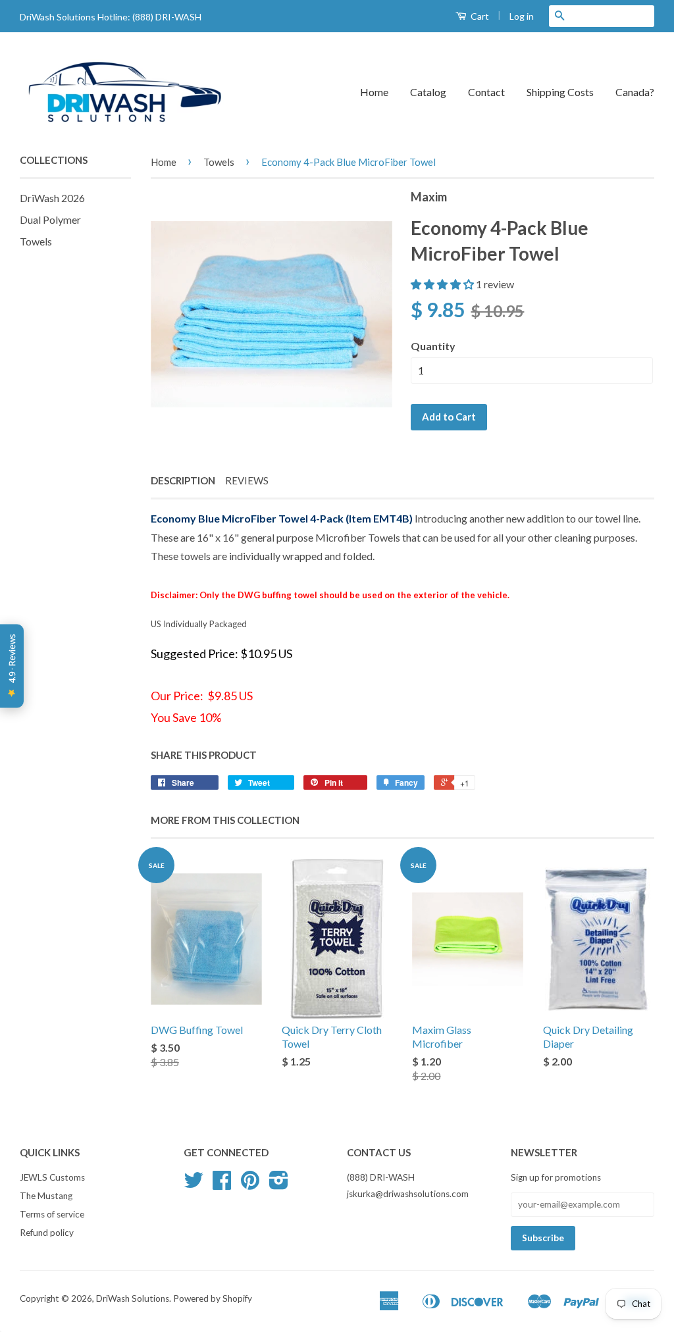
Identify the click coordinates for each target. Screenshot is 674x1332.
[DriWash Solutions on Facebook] (222, 1184)
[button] (443, 284)
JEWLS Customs (52, 1177)
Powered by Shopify (212, 1298)
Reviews (247, 480)
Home (374, 92)
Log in (521, 16)
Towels (36, 241)
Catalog (428, 92)
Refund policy (47, 1232)
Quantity (433, 346)
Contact (486, 92)
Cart (479, 16)
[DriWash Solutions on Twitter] (193, 1184)
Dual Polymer (50, 219)
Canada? (634, 92)
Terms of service (52, 1214)
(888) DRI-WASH (166, 16)
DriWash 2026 (52, 198)
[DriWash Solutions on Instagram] (279, 1184)
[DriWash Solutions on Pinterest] (250, 1184)
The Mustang (46, 1196)
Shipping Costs (560, 92)
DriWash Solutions (132, 1298)
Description (183, 480)
